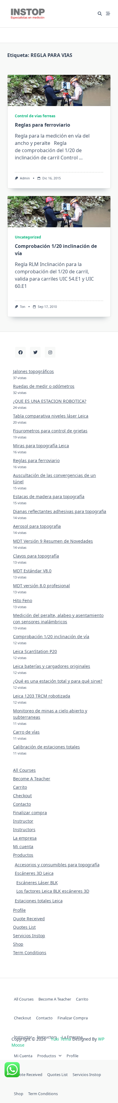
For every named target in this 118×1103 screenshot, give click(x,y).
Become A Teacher (31, 778)
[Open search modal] (100, 13)
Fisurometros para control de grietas (50, 431)
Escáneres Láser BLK (37, 882)
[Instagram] (50, 352)
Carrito (20, 787)
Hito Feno (22, 600)
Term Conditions (29, 952)
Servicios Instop (29, 935)
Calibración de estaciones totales (46, 747)
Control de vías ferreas (35, 115)
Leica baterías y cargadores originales (51, 666)
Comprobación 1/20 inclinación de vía (51, 636)
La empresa (25, 838)
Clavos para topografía (36, 556)
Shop (18, 944)
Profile (19, 910)
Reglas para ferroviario (42, 125)
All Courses (24, 770)
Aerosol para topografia (37, 526)
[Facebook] (20, 352)
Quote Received (29, 918)
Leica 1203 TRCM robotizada (41, 696)
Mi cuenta (23, 846)
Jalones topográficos (33, 371)
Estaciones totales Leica (39, 901)
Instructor (23, 821)
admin (25, 178)
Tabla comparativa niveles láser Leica (50, 416)
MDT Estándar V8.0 (32, 571)
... (81, 157)
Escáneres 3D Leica (34, 873)
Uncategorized (28, 237)
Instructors (24, 829)
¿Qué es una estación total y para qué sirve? (57, 681)
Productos (23, 855)
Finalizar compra (30, 812)
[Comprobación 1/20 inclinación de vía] (59, 211)
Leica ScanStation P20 (35, 651)
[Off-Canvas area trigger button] (108, 13)
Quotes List (24, 927)
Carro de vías (26, 732)
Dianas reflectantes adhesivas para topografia (59, 511)
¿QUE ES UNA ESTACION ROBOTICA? (49, 401)
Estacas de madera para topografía (48, 496)
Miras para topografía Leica (41, 445)
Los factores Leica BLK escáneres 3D (52, 891)
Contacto (22, 804)
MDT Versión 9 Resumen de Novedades (53, 541)
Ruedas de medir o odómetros (43, 386)
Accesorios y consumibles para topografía (57, 865)
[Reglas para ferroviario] (59, 90)
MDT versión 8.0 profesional (41, 585)
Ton (22, 307)
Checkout (22, 795)
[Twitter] (35, 352)
